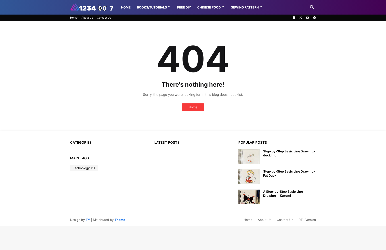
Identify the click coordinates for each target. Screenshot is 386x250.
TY (88, 220)
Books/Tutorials (152, 7)
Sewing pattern (245, 7)
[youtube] (307, 18)
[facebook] (294, 18)
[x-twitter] (300, 18)
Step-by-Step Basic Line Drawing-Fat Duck (289, 173)
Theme (120, 220)
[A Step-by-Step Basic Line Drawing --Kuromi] (249, 197)
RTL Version (307, 220)
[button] (312, 7)
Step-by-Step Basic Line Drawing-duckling (289, 153)
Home (126, 7)
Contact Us (104, 17)
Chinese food (209, 7)
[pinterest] (314, 18)
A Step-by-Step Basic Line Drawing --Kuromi (283, 193)
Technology (84, 168)
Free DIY (184, 7)
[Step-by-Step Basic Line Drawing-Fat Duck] (249, 176)
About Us (87, 17)
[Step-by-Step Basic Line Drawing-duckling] (249, 156)
